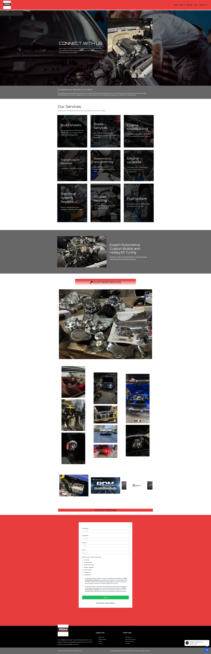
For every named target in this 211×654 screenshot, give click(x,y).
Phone (84, 542)
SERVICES (189, 5)
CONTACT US (203, 5)
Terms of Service (110, 603)
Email (84, 550)
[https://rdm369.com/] (76, 630)
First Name (85, 528)
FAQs (195, 5)
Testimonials (102, 639)
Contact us (128, 637)
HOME (176, 5)
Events (100, 643)
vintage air (87, 572)
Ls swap (86, 560)
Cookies (127, 643)
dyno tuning (87, 569)
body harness (88, 562)
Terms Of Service (130, 639)
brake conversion (89, 564)
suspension (87, 574)
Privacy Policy (100, 603)
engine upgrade (88, 567)
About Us (182, 5)
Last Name (85, 535)
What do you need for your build (91, 557)
